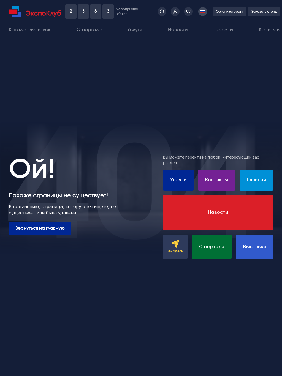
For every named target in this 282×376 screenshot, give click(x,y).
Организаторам (229, 11)
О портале (89, 29)
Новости (178, 29)
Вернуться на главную (40, 228)
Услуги (134, 29)
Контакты (269, 29)
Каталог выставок (30, 29)
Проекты (223, 29)
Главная (256, 179)
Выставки (254, 246)
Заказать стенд (264, 11)
